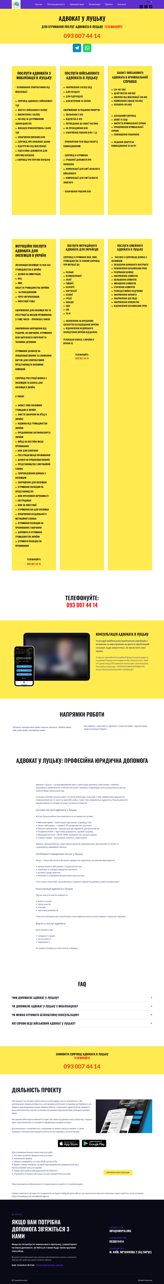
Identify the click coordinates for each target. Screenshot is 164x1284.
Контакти (122, 4)
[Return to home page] (16, 4)
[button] (141, 6)
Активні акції (94, 4)
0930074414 (116, 1241)
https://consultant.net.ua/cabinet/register (30, 1196)
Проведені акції (77, 4)
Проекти (109, 4)
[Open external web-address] (68, 1143)
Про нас (38, 4)
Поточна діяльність (56, 4)
